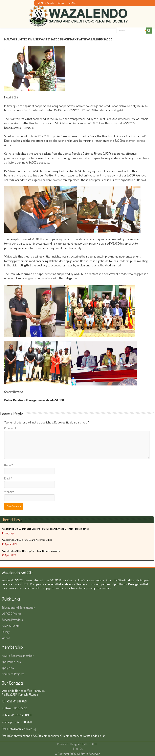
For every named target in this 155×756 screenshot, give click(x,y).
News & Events (11, 626)
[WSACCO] (77, 13)
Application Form (12, 662)
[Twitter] (77, 748)
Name (8, 465)
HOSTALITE (91, 744)
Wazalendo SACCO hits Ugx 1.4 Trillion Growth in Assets (31, 550)
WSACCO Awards (45, 2)
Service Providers (12, 620)
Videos (6, 638)
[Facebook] (73, 748)
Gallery (61, 2)
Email (8, 478)
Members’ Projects (13, 674)
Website (9, 492)
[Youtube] (81, 748)
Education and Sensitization (18, 607)
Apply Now (8, 668)
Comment (10, 428)
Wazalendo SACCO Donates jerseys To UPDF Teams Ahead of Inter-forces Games (45, 528)
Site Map (72, 2)
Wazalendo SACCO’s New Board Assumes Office (27, 539)
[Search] (149, 30)
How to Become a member (18, 656)
